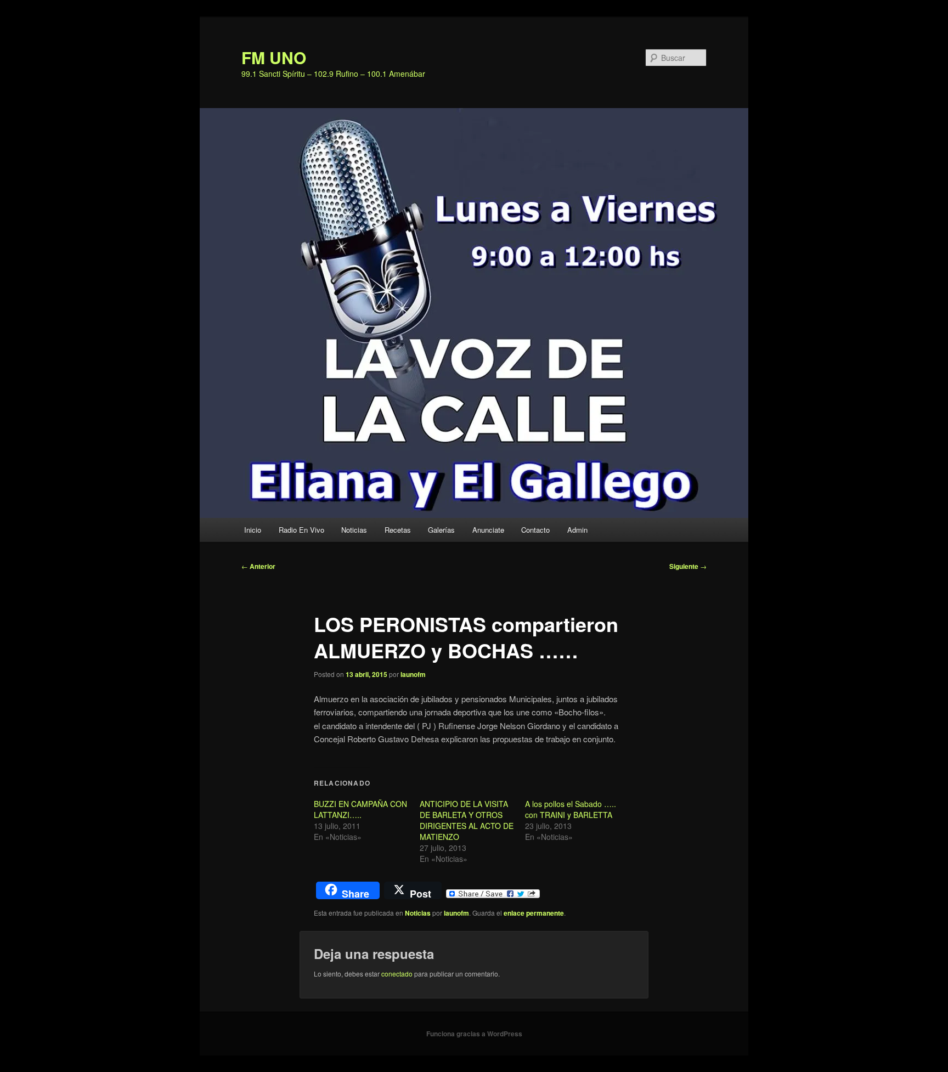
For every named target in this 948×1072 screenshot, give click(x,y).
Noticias (354, 529)
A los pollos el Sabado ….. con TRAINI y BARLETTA (570, 809)
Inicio (252, 529)
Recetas (398, 529)
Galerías (441, 529)
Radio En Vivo (301, 529)
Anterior (258, 566)
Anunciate (488, 529)
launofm (413, 674)
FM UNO (273, 57)
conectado (397, 973)
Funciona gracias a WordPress (474, 1034)
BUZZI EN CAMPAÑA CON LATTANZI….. (360, 809)
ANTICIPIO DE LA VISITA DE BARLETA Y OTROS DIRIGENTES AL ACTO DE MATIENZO (467, 820)
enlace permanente (534, 913)
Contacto (535, 529)
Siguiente (688, 566)
